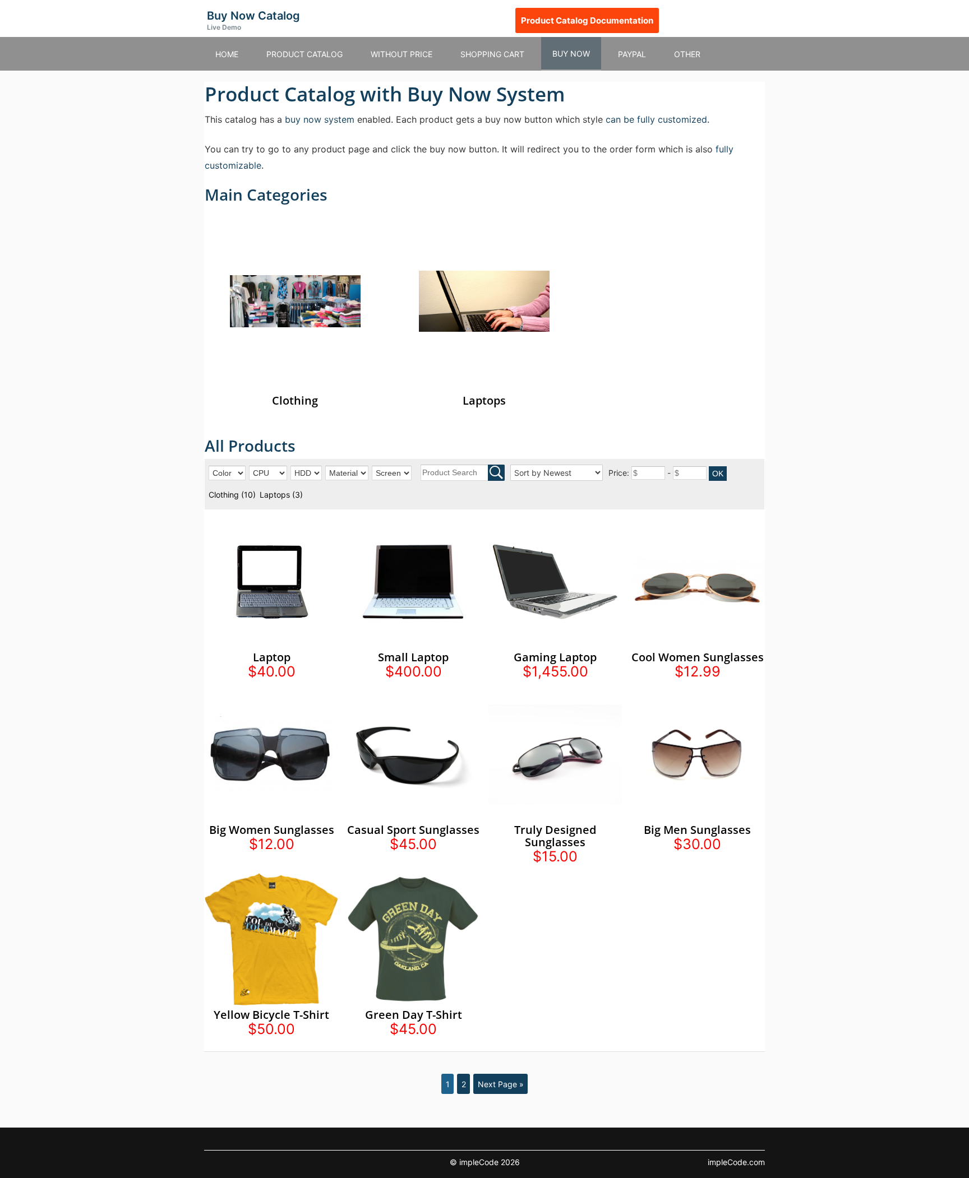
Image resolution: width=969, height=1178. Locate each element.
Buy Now (571, 53)
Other (687, 54)
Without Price (401, 54)
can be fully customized (656, 119)
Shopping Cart (492, 54)
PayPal (632, 54)
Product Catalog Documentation (587, 20)
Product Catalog (304, 54)
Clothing (232, 494)
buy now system (319, 119)
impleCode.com (736, 1162)
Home (226, 54)
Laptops (281, 494)
